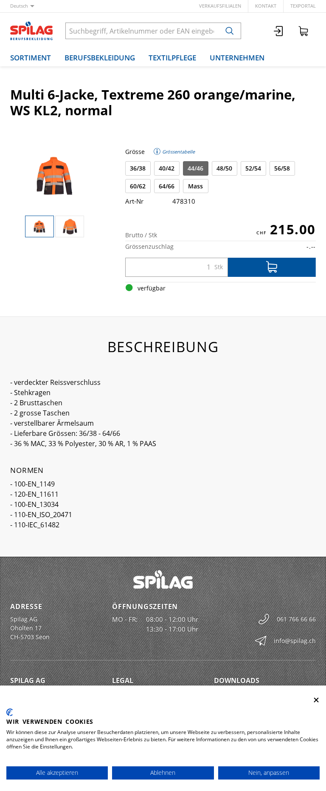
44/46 (195, 168)
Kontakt (265, 6)
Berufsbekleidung (100, 58)
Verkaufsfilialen (220, 6)
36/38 (138, 168)
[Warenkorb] (303, 31)
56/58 (282, 168)
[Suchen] (229, 31)
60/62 (138, 186)
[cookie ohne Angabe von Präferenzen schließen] (316, 700)
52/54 (253, 168)
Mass (195, 186)
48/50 (224, 168)
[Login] (279, 31)
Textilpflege (172, 58)
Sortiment (30, 58)
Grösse (135, 152)
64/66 (166, 186)
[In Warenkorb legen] (272, 267)
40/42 (166, 168)
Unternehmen (237, 58)
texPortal (303, 6)
